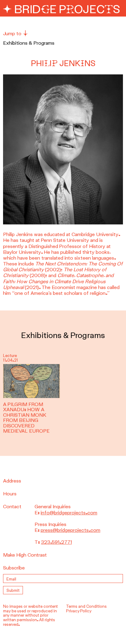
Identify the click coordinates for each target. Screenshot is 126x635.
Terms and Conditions (86, 606)
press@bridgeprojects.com (70, 530)
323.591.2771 (56, 542)
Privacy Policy (78, 611)
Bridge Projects (65, 9)
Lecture (10, 355)
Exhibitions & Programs (28, 43)
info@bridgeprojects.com (69, 513)
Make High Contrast (25, 555)
